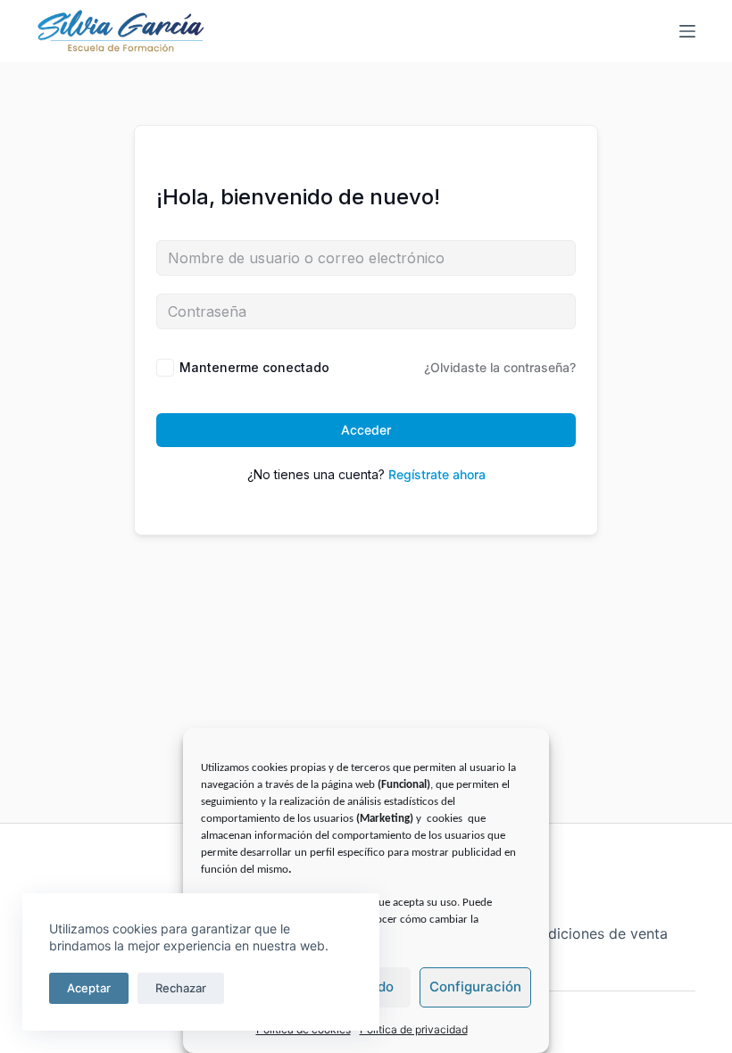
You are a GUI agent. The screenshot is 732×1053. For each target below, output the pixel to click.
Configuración (475, 986)
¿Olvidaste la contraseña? (500, 367)
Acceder (366, 429)
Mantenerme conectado (254, 367)
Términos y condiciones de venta (556, 933)
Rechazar (180, 988)
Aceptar (89, 988)
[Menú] (687, 31)
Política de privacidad (414, 1029)
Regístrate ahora (437, 474)
